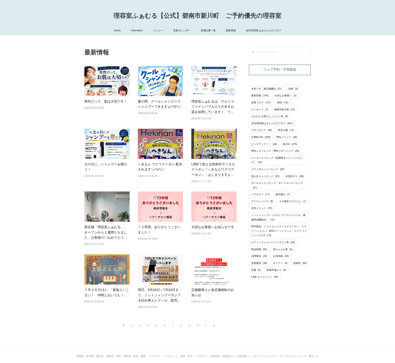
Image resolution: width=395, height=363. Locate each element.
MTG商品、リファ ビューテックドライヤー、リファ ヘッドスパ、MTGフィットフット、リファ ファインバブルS (279, 230)
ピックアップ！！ (264, 144)
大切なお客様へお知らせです (212, 226)
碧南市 (300, 263)
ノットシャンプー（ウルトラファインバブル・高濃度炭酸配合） (278, 217)
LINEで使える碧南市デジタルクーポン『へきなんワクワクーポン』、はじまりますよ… (213, 169)
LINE (293, 88)
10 (197, 325)
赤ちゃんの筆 (283, 249)
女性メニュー (261, 208)
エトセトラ (259, 109)
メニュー (158, 30)
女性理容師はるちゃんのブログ (272, 123)
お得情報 (281, 256)
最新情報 (231, 30)
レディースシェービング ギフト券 (273, 242)
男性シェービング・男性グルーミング (275, 150)
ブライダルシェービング (268, 169)
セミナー (280, 263)
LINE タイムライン (264, 276)
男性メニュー (286, 137)
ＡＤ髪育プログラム (292, 201)
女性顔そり (294, 176)
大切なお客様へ (285, 95)
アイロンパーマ (262, 201)
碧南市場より (276, 269)
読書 (256, 269)
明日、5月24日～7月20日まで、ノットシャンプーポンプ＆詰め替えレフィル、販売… (159, 294)
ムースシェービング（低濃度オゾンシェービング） (277, 160)
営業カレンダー (182, 30)
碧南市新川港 (284, 109)
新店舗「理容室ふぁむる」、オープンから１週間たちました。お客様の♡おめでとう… (105, 232)
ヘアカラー (260, 194)
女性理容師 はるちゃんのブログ (263, 30)
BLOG (290, 144)
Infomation (137, 30)
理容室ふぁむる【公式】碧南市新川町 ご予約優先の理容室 (197, 16)
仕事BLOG (261, 137)
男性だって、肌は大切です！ (105, 101)
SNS (282, 102)
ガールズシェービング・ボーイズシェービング (277, 185)
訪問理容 (259, 256)
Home (117, 30)
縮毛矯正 (282, 194)
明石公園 (286, 130)
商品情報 (259, 249)
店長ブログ (261, 102)
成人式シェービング (265, 176)
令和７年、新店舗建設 (266, 88)
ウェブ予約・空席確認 (279, 70)
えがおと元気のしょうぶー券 (269, 116)
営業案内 (259, 263)
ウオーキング (261, 130)
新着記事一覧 (208, 30)
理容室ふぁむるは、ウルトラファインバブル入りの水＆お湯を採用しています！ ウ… (212, 106)
